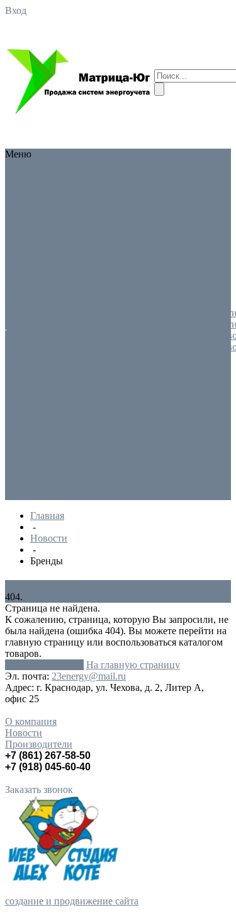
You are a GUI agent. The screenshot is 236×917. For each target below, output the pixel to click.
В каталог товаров (44, 664)
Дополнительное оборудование (42, 284)
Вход (15, 10)
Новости (48, 538)
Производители (38, 585)
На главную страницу (133, 664)
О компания (31, 721)
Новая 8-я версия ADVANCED (42, 194)
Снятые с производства (35, 330)
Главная (47, 515)
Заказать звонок (39, 789)
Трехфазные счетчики (31, 239)
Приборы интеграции (31, 307)
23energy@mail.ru (89, 676)
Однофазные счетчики (33, 216)
